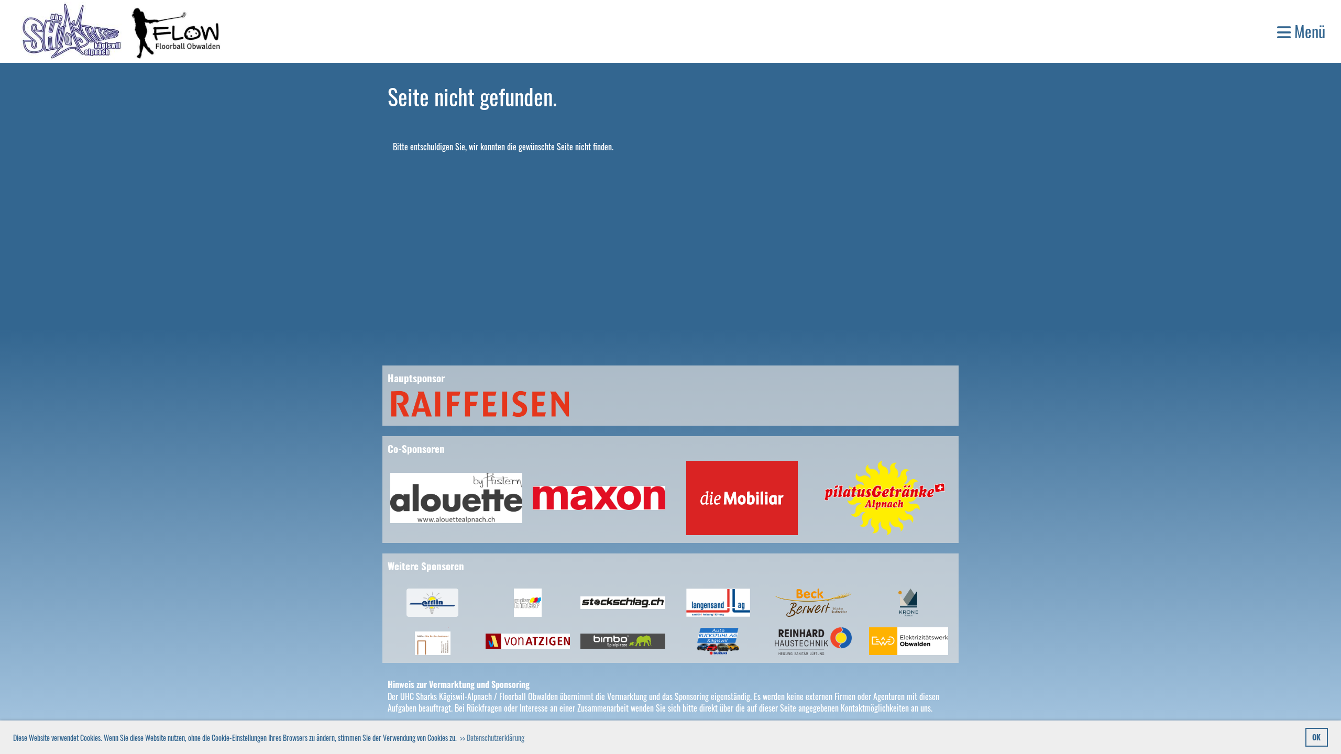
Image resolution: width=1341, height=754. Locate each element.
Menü (1308, 31)
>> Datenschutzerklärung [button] (492, 737)
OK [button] (1316, 736)
